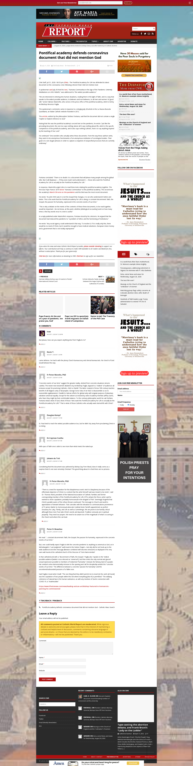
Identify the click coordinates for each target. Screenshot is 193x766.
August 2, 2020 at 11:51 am (58, 484)
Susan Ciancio (125, 99)
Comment (42, 641)
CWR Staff (124, 109)
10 (134, 119)
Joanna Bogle (125, 127)
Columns (52, 41)
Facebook (42, 715)
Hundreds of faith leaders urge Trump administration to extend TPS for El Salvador (134, 301)
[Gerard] (80, 728)
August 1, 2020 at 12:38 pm (55, 334)
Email (41, 664)
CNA (66, 82)
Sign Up (128, 2)
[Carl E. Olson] (80, 697)
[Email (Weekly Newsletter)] (149, 33)
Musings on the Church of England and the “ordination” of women (135, 123)
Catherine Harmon (125, 734)
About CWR (108, 41)
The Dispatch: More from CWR (136, 86)
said (50, 90)
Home (40, 41)
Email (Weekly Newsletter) (47, 722)
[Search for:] (142, 28)
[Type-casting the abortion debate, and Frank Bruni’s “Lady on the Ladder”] (136, 708)
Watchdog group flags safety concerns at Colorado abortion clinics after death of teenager (135, 292)
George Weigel (125, 117)
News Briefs (42, 46)
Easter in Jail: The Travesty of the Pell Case (103, 317)
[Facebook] (141, 33)
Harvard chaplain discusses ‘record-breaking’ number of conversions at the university (94, 698)
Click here (42, 256)
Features (65, 41)
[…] (123, 749)
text (66, 90)
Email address (123, 389)
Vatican (48, 271)
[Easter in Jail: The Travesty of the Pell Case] (103, 305)
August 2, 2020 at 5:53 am (54, 532)
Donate (134, 41)
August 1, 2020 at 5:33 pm (54, 377)
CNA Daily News (58, 66)
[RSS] (153, 33)
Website (42, 670)
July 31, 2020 (46, 66)
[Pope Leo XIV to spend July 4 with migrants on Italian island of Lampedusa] (77, 305)
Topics (94, 41)
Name (41, 657)
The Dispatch (81, 41)
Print (110, 66)
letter (62, 190)
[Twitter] (145, 33)
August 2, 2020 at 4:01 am (54, 441)
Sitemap (137, 757)
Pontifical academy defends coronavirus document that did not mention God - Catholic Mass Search (78, 607)
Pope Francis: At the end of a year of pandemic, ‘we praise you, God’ (51, 318)
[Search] (154, 29)
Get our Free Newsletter (67, 3)
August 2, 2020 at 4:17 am (54, 461)
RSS (40, 726)
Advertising (127, 757)
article (44, 116)
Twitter (41, 719)
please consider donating (92, 246)
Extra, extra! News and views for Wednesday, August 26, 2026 (132, 105)
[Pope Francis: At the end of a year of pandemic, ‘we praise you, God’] (51, 305)
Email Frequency (124, 402)
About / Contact (96, 757)
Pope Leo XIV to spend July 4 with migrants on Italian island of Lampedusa (76, 318)
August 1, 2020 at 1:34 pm (54, 354)
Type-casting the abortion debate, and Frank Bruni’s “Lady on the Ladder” (133, 727)
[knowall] (80, 709)
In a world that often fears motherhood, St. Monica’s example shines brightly (135, 95)
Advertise (122, 41)
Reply (43, 344)
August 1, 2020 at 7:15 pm (54, 418)
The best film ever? (127, 114)
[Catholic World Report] (96, 38)
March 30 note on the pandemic (62, 192)
